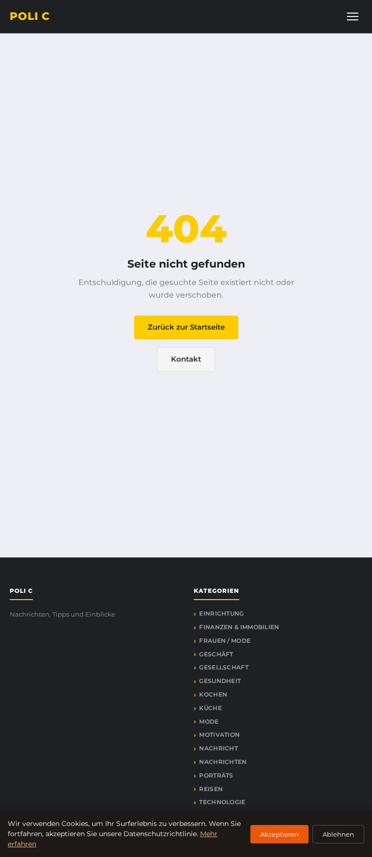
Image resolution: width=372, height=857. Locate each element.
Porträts (216, 775)
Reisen (211, 789)
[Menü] (352, 16)
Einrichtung (221, 613)
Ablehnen (338, 834)
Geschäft (216, 654)
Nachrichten (223, 761)
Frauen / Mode (224, 640)
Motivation (219, 734)
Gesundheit (220, 680)
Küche (210, 708)
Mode (208, 721)
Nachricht (218, 748)
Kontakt (186, 359)
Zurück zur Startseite (186, 327)
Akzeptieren (279, 834)
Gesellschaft (223, 667)
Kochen (213, 694)
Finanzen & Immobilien (239, 627)
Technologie (222, 802)
